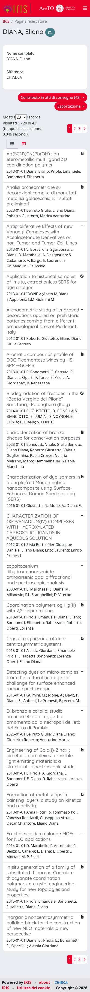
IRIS (6, 21)
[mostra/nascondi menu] (85, 8)
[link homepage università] (57, 8)
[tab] (12, 143)
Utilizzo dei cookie (33, 987)
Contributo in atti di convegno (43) (51, 97)
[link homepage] (17, 8)
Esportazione (69, 106)
